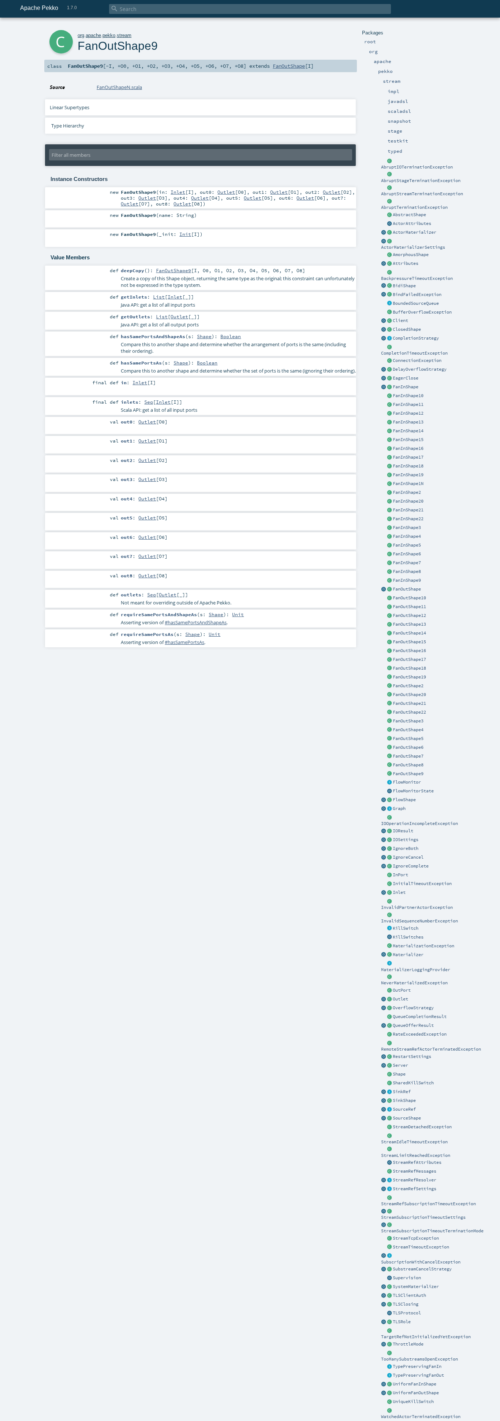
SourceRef (404, 1109)
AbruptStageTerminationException (420, 180)
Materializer (408, 954)
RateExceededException (420, 1034)
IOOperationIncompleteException (419, 823)
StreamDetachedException (422, 1126)
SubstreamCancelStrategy (422, 1269)
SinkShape (404, 1100)
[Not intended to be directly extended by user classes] (389, 809)
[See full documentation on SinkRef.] (384, 1092)
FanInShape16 (408, 448)
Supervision (407, 1277)
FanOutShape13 (409, 624)
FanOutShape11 (409, 606)
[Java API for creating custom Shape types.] (389, 215)
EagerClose (405, 378)
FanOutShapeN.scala (119, 87)
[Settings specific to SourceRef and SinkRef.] (389, 1189)
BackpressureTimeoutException (417, 278)
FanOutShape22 (409, 712)
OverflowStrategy (413, 1007)
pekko (108, 35)
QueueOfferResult (413, 1025)
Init (185, 234)
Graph (399, 808)
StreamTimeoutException (421, 1247)
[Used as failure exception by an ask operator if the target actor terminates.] (389, 1411)
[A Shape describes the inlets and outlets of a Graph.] (389, 1074)
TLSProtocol (407, 1312)
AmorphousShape (411, 254)
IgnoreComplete (411, 866)
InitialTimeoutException (422, 883)
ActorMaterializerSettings (413, 247)
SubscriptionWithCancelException (420, 1262)
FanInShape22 (408, 518)
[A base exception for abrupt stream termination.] (389, 188)
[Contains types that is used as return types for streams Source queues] (384, 1026)
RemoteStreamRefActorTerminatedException (431, 1049)
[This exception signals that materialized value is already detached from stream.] (389, 1127)
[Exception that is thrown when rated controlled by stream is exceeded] (389, 1034)
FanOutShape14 (409, 633)
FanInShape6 (407, 553)
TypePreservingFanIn (417, 1366)
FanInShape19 (408, 474)
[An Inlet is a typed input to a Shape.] (384, 893)
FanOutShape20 (409, 694)
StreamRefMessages (414, 1171)
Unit (238, 614)
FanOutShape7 (408, 756)
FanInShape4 (407, 536)
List (159, 297)
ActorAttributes (412, 223)
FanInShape (405, 386)
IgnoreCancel (408, 857)
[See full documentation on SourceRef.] (384, 1110)
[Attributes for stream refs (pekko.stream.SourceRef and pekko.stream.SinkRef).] (389, 1163)
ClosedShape (407, 329)
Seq (148, 402)
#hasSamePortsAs (184, 642)
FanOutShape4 (408, 729)
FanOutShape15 (409, 641)
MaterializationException (423, 945)
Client (400, 320)
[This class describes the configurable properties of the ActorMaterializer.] (389, 241)
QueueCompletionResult (420, 1016)
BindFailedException (417, 294)
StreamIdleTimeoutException (414, 1141)
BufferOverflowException (422, 312)
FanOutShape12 (409, 615)
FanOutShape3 (408, 721)
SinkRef (402, 1091)
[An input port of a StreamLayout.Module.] (389, 875)
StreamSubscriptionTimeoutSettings (423, 1217)
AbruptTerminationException (414, 207)
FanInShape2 (407, 492)
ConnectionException (417, 360)
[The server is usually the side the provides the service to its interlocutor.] (389, 1066)
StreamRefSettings (414, 1188)
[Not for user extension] (389, 964)
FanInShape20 (408, 501)
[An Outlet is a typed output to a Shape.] (384, 999)
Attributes (405, 263)
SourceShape (407, 1118)
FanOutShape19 (409, 677)
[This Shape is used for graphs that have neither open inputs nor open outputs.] (389, 330)
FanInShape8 (407, 571)
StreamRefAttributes (417, 1162)
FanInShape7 (407, 562)
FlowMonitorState (413, 790)
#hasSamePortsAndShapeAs (196, 622)
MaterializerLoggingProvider (415, 969)
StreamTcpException (416, 1238)
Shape (399, 1074)
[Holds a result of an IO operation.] (389, 831)
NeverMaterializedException (414, 982)
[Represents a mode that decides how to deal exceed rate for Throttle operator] (389, 1344)
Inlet (399, 892)
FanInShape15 (408, 439)
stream (124, 35)
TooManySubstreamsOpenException (419, 1359)
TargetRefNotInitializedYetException (426, 1336)
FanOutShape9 (408, 773)
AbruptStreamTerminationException (422, 193)
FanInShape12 (408, 413)
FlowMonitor (407, 782)
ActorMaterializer (414, 232)
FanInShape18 (408, 466)
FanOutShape (407, 589)
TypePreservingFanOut (418, 1375)
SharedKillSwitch (413, 1082)
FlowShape (404, 799)
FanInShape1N (408, 483)
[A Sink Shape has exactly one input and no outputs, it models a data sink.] (389, 1101)
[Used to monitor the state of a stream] (389, 782)
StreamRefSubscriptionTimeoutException (428, 1203)
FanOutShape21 (409, 703)
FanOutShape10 (409, 597)
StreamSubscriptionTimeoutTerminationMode (432, 1230)
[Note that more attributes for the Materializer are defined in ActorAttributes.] (384, 264)
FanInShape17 (408, 457)
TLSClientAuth (409, 1295)
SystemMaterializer (416, 1286)
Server (400, 1065)
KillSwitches (408, 937)
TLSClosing (405, 1304)
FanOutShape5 (408, 738)
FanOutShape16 (409, 650)
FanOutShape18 (409, 668)
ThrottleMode (408, 1344)
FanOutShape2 (408, 685)
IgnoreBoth (405, 848)
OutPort (402, 990)
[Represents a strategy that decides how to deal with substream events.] (389, 1269)
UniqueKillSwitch (413, 1401)
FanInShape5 (407, 545)
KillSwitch (405, 928)
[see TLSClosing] (389, 378)
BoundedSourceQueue (416, 303)
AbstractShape (409, 214)
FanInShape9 (407, 580)
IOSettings (405, 839)
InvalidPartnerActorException (417, 907)
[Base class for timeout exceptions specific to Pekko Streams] (389, 1247)
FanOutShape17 (409, 659)
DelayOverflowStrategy (420, 369)
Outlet (400, 999)
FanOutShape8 (408, 764)
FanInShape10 (408, 395)
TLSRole (402, 1321)
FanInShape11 (408, 404)
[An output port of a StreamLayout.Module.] (389, 990)
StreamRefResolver (414, 1180)
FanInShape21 (408, 509)
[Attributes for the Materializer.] (389, 224)
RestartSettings (412, 1056)
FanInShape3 (407, 527)
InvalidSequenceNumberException (419, 921)
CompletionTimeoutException (414, 353)
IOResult (403, 830)
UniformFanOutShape (416, 1392)
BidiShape (404, 285)
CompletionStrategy (416, 338)
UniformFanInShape (414, 1384)
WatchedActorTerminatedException (420, 1416)
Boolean (230, 336)
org (81, 35)
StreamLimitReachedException (415, 1155)
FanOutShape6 (408, 747)
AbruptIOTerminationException (417, 167)
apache (93, 35)
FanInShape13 (408, 422)
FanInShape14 (408, 430)
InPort (400, 874)
